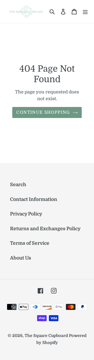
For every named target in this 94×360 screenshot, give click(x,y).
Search (18, 184)
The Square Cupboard (46, 335)
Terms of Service (29, 243)
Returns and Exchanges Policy (45, 228)
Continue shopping (43, 112)
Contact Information (33, 199)
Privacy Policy (26, 214)
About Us (20, 258)
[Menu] (85, 12)
